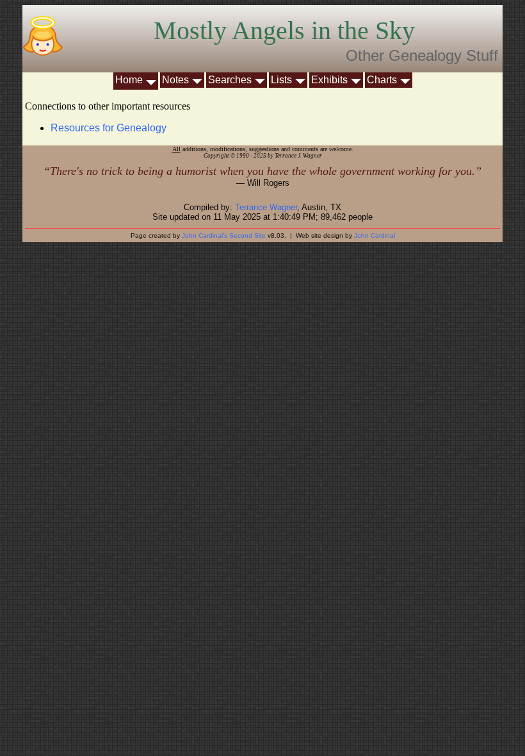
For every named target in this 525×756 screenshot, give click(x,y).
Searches (230, 79)
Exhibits (329, 79)
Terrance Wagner (266, 207)
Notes (175, 79)
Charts (382, 79)
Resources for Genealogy (108, 127)
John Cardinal (374, 235)
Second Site (247, 235)
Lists (281, 79)
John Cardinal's (204, 235)
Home (129, 79)
